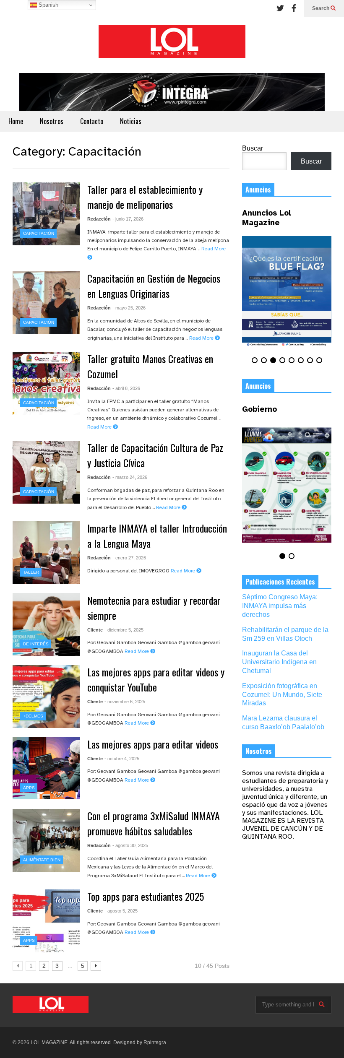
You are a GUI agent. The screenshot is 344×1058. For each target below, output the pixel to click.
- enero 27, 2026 (129, 557)
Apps (29, 787)
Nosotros (51, 121)
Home (15, 121)
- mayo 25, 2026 (129, 307)
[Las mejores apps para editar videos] (46, 768)
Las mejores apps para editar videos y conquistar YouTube (155, 679)
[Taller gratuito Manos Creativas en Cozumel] (46, 383)
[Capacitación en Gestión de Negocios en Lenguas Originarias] (46, 302)
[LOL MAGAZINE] (172, 45)
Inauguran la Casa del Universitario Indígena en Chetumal (279, 662)
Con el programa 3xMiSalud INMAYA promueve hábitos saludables (153, 823)
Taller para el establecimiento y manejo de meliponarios (145, 197)
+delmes (33, 716)
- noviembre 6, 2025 (124, 701)
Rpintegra (154, 1042)
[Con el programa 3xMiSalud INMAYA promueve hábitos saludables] (46, 840)
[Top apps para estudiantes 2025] (46, 920)
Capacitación (38, 233)
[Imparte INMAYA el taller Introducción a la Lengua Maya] (46, 552)
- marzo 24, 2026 (129, 477)
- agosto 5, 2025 (121, 910)
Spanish (47, 5)
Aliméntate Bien (41, 860)
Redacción (99, 218)
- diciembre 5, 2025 (123, 629)
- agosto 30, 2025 (130, 845)
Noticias (130, 121)
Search (321, 8)
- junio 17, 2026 (127, 218)
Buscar (252, 148)
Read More (202, 338)
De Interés (36, 644)
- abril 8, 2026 (126, 388)
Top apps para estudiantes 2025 (145, 896)
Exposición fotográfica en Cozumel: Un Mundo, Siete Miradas (282, 694)
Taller (31, 572)
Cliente (95, 629)
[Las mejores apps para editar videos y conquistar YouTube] (46, 696)
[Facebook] (294, 8)
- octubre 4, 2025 (121, 758)
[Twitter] (280, 8)
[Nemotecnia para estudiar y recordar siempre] (46, 624)
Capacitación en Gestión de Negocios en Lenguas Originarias (153, 285)
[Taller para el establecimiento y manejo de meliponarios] (46, 213)
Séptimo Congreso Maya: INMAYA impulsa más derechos (280, 605)
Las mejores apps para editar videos (152, 743)
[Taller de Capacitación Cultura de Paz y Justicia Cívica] (46, 472)
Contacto (91, 121)
